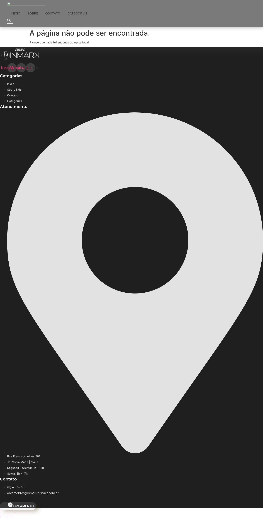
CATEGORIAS (77, 13)
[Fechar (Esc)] (24, 511)
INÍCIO (15, 13)
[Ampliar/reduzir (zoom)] (3, 511)
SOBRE (33, 13)
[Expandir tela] (10, 511)
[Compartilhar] (17, 511)
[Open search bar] (9, 20)
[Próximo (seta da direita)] (10, 516)
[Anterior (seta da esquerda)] (3, 516)
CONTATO (52, 13)
